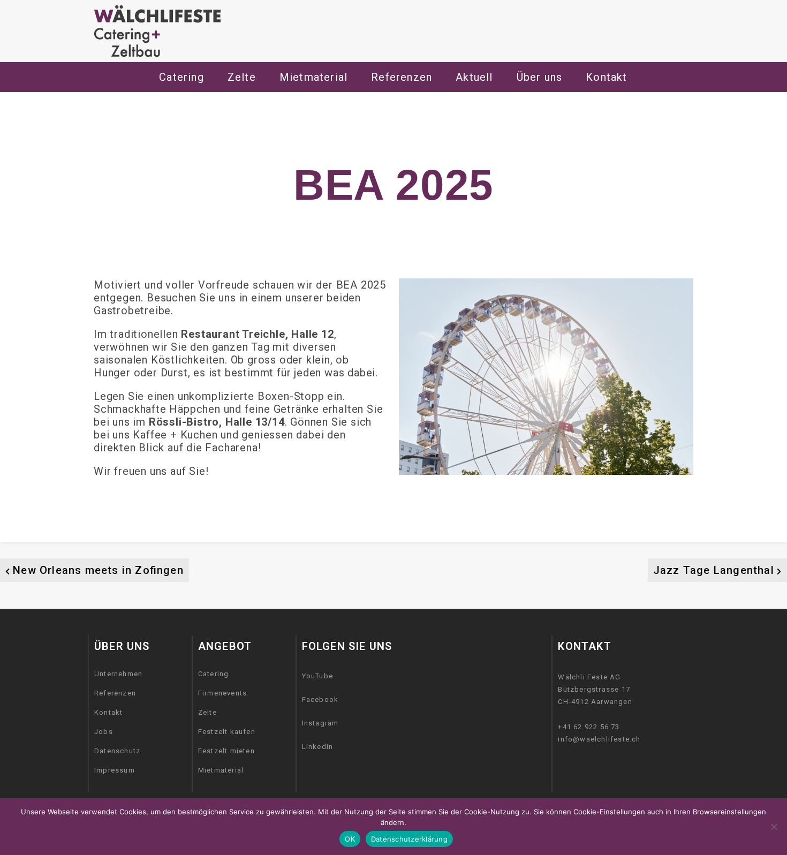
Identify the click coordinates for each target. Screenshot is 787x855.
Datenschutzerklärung (409, 839)
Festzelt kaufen (226, 732)
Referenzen (115, 693)
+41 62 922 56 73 (588, 727)
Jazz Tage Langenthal (713, 570)
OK (350, 839)
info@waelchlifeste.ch (599, 739)
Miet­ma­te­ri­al (313, 77)
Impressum (114, 770)
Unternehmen (118, 674)
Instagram (320, 723)
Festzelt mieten (226, 751)
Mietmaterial (221, 770)
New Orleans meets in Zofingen (98, 570)
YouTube (317, 676)
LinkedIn (318, 747)
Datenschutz (117, 751)
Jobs (103, 732)
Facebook (320, 699)
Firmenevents (222, 693)
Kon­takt (606, 77)
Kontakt (108, 712)
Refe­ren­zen (401, 77)
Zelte (207, 712)
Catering (181, 77)
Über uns (540, 77)
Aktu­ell (474, 77)
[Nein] (773, 826)
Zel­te (242, 77)
